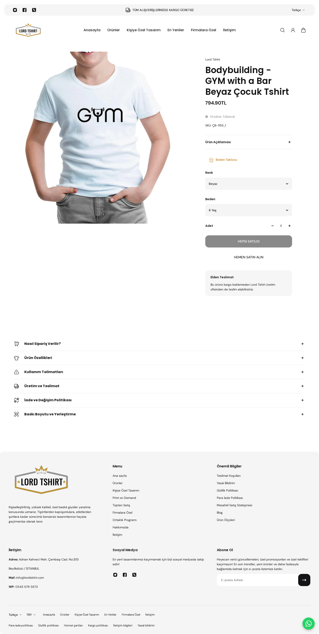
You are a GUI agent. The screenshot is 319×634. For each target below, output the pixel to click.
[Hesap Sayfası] (293, 30)
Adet (209, 226)
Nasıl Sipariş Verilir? (42, 343)
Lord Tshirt (212, 59)
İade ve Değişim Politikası (48, 400)
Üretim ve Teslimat (41, 385)
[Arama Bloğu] (282, 30)
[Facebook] (24, 10)
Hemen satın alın (248, 257)
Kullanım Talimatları (43, 371)
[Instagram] (15, 10)
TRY (29, 615)
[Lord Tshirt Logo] (28, 30)
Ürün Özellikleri (38, 357)
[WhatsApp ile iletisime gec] (309, 624)
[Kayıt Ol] (304, 580)
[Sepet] (303, 30)
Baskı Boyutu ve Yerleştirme (50, 414)
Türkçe (296, 10)
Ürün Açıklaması (218, 142)
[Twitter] (34, 10)
